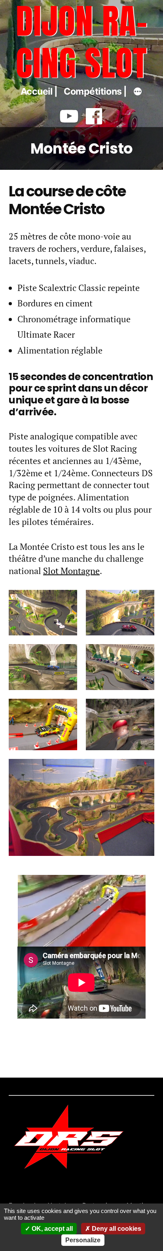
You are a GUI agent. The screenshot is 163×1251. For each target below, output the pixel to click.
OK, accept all (51, 1228)
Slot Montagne (71, 570)
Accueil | (39, 91)
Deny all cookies (115, 1228)
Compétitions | (95, 91)
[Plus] (137, 92)
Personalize (82, 1240)
